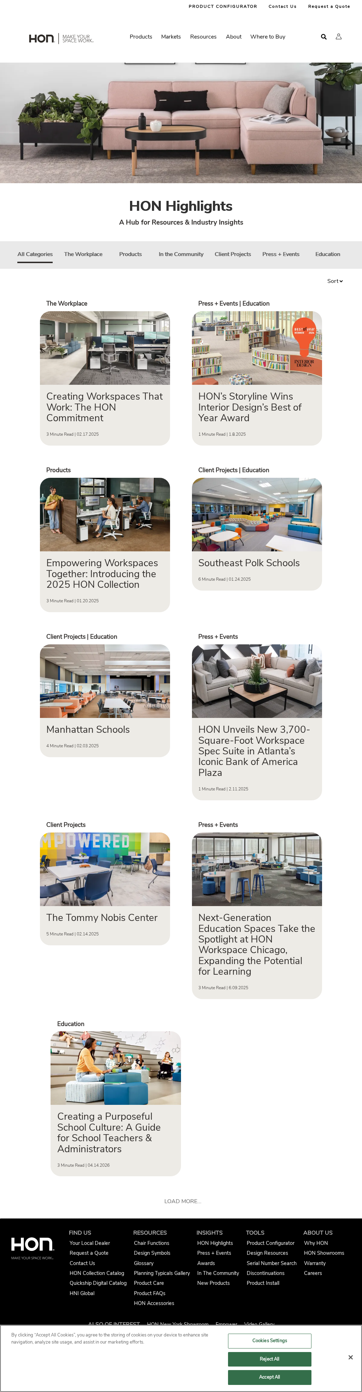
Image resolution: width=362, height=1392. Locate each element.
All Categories (35, 254)
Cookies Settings (269, 1341)
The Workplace (83, 254)
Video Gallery (259, 1324)
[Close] (350, 1357)
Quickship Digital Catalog (98, 1283)
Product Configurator (270, 1243)
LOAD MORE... (183, 1201)
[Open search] (324, 37)
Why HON (316, 1243)
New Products (213, 1283)
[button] (338, 36)
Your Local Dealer (90, 1243)
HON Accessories (154, 1303)
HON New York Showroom (178, 1324)
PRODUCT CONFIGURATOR (223, 6)
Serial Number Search (272, 1263)
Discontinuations (266, 1273)
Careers (313, 1273)
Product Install (263, 1283)
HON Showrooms (324, 1253)
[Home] (60, 40)
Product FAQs (149, 1293)
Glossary (143, 1263)
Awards (206, 1263)
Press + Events (280, 254)
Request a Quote (329, 6)
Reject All (269, 1359)
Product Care (149, 1283)
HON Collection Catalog (97, 1273)
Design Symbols (152, 1253)
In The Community (218, 1273)
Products (130, 254)
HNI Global (82, 1293)
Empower (226, 1324)
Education (327, 254)
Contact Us (283, 6)
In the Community (181, 254)
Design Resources (267, 1253)
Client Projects (233, 254)
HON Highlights (215, 1243)
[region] (181, 1358)
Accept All (269, 1377)
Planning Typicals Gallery (162, 1273)
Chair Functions (151, 1243)
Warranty (315, 1263)
